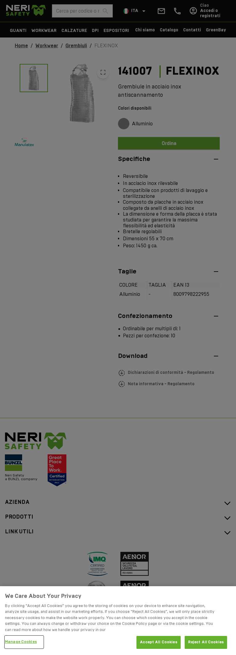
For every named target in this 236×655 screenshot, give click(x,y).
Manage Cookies (21, 641)
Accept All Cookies (158, 642)
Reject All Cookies (206, 642)
